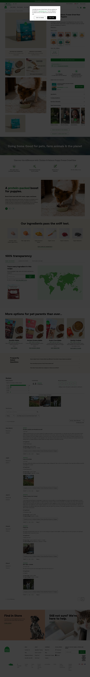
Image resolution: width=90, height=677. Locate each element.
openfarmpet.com (43, 11)
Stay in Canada (40, 17)
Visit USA (51, 17)
